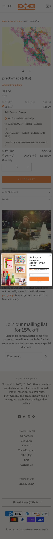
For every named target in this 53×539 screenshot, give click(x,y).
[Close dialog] (50, 255)
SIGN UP (39, 278)
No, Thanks (39, 281)
